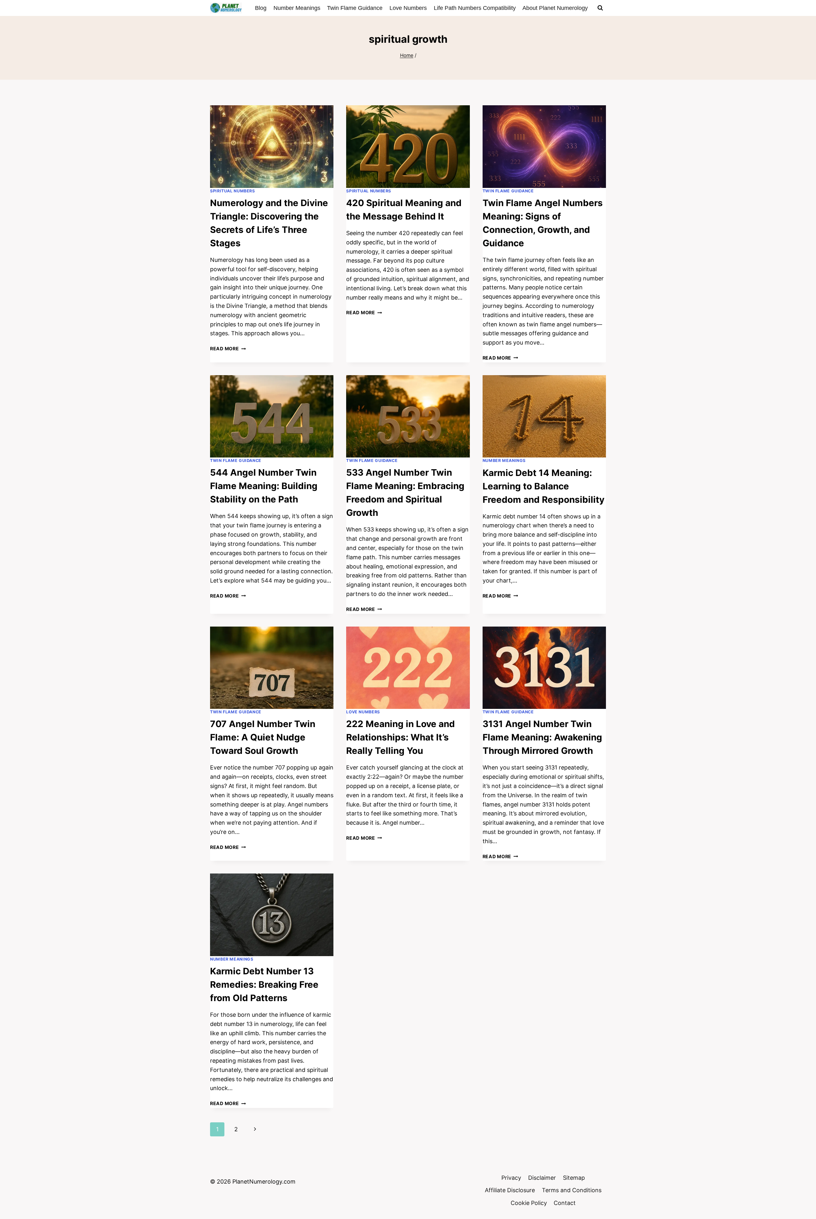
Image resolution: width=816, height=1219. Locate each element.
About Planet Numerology (555, 8)
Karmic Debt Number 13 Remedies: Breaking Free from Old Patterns (264, 984)
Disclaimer (542, 1177)
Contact (565, 1203)
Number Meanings (296, 8)
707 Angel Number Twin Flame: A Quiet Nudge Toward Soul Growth (262, 737)
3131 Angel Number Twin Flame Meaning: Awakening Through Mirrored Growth (542, 737)
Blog (260, 8)
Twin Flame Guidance (354, 8)
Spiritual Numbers (232, 191)
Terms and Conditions (571, 1190)
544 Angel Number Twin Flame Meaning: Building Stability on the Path (263, 486)
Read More (228, 348)
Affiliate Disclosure (510, 1190)
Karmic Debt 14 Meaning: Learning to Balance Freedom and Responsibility (543, 486)
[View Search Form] (600, 8)
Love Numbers (408, 8)
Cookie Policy (529, 1203)
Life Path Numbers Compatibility (475, 8)
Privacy (511, 1177)
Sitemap (574, 1177)
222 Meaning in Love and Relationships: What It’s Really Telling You (400, 737)
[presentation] (271, 146)
